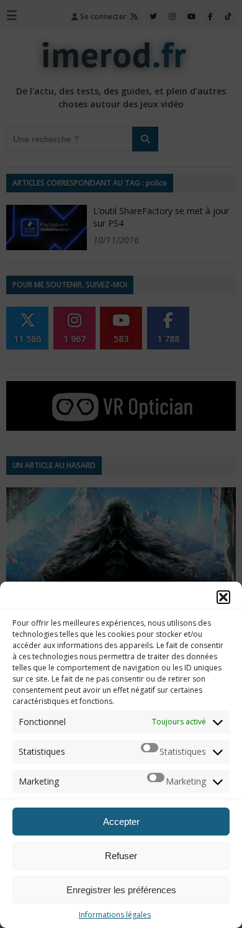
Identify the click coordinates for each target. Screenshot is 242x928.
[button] (223, 597)
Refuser (121, 855)
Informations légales (115, 914)
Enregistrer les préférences (121, 890)
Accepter (121, 821)
